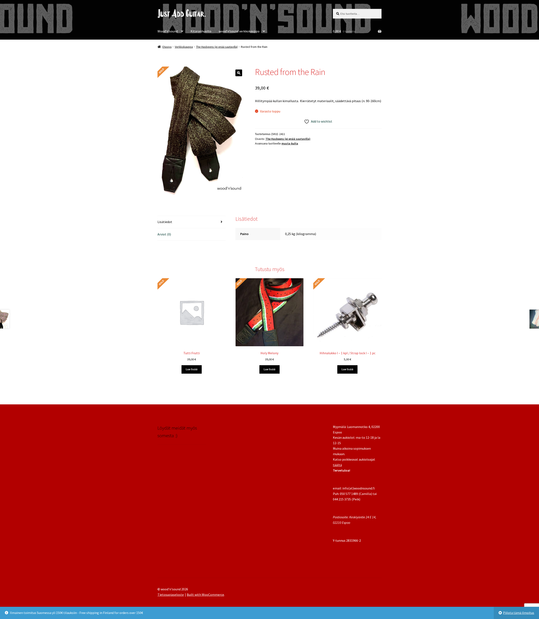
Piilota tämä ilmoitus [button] (518, 613)
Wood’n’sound (167, 31)
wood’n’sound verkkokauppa (239, 31)
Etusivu (167, 47)
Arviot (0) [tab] (164, 234)
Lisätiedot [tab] (164, 222)
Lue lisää (191, 369)
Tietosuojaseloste (170, 594)
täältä (337, 465)
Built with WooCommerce (205, 594)
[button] (238, 73)
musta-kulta (290, 143)
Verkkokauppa (184, 47)
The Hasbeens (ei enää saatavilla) (217, 47)
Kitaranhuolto (201, 31)
